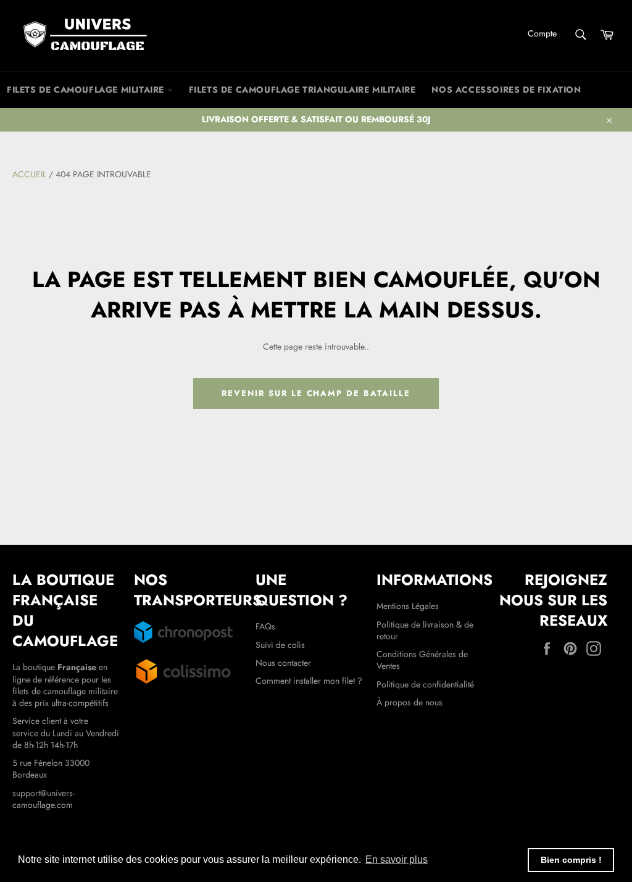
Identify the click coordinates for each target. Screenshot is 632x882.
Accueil (29, 174)
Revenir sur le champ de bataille (316, 393)
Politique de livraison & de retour (424, 630)
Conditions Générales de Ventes (422, 660)
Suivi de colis (280, 645)
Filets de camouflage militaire (87, 89)
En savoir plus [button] (396, 859)
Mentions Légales (407, 606)
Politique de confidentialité (425, 684)
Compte (542, 33)
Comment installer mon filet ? (309, 680)
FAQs (265, 626)
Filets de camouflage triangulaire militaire (302, 89)
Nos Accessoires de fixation (506, 89)
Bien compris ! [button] (571, 860)
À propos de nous (409, 702)
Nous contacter (283, 663)
